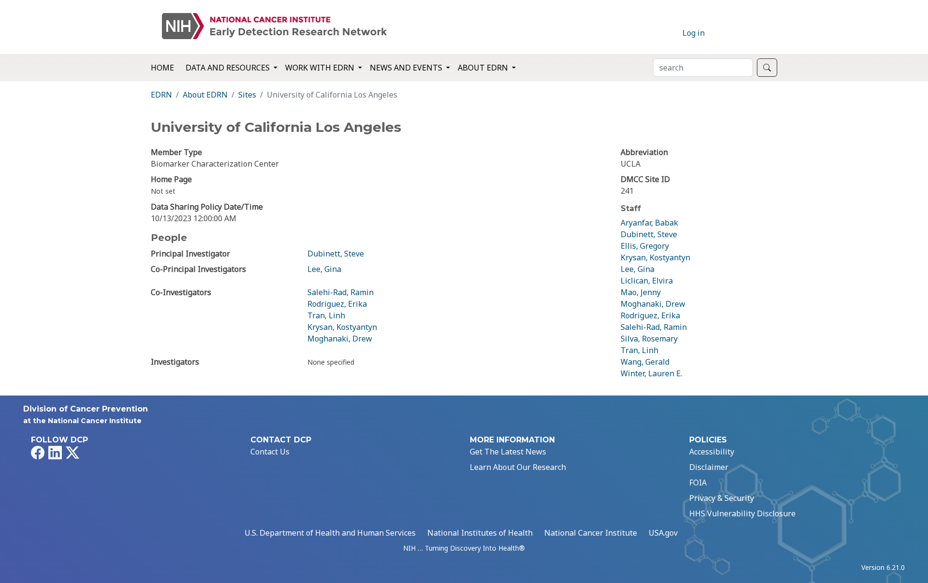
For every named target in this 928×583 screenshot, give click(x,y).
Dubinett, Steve (335, 253)
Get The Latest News (508, 451)
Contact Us (270, 451)
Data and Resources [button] (229, 67)
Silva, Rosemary (649, 338)
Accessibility (711, 451)
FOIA (698, 482)
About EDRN (205, 94)
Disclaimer (708, 467)
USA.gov (663, 532)
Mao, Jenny (641, 292)
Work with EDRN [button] (320, 67)
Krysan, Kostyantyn (342, 327)
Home (162, 67)
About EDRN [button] (484, 67)
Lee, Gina (324, 269)
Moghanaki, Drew (339, 338)
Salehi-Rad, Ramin (340, 292)
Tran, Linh (326, 315)
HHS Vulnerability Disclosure (742, 513)
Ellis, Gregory (645, 246)
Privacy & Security (721, 498)
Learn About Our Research (518, 467)
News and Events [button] (407, 67)
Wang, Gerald (645, 361)
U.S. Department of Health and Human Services (330, 532)
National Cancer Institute (590, 532)
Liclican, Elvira (647, 280)
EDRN (161, 94)
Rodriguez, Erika (337, 304)
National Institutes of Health (480, 532)
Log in (693, 33)
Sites (247, 94)
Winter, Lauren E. (651, 373)
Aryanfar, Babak (649, 222)
